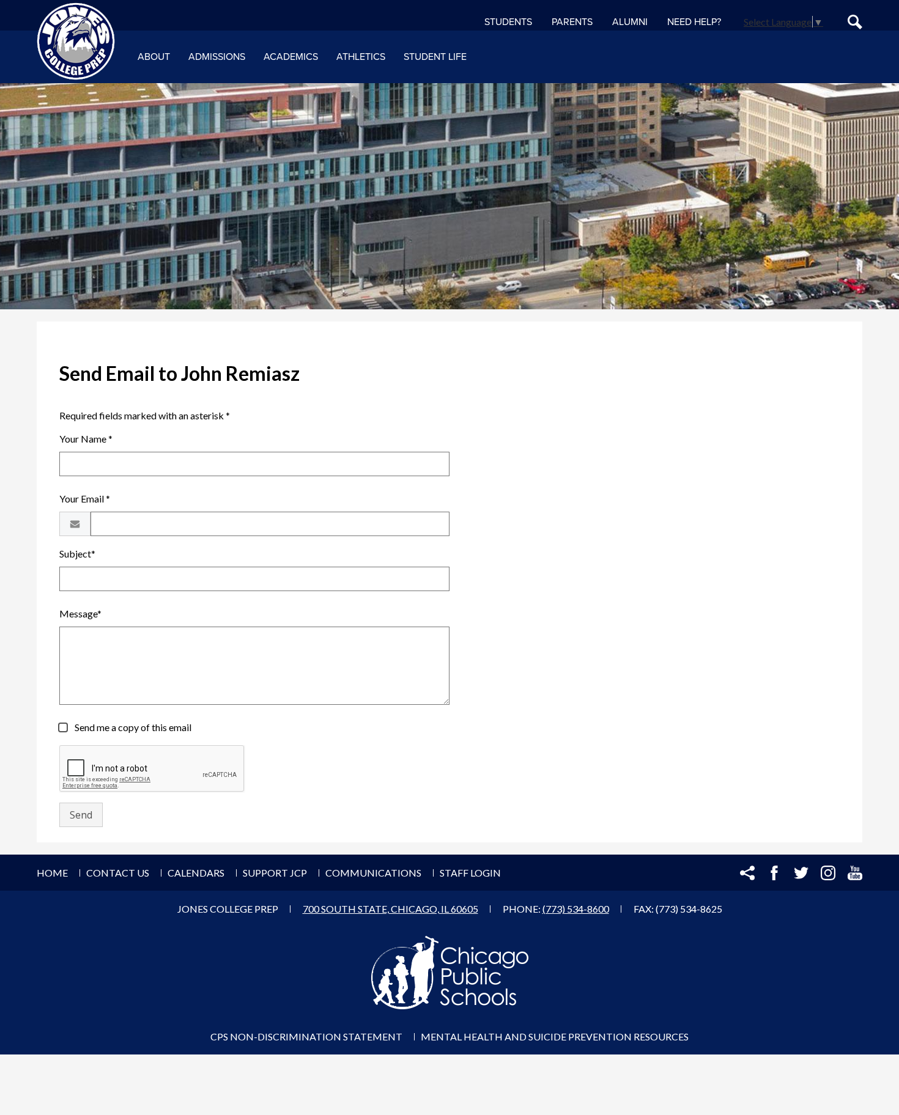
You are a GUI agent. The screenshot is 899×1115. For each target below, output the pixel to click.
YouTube (855, 873)
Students (508, 22)
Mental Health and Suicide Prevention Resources (555, 1036)
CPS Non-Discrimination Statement (306, 1036)
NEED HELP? (694, 22)
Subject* (77, 553)
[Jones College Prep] (76, 41)
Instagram (828, 873)
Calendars (196, 872)
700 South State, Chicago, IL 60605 (390, 908)
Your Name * (86, 438)
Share (747, 873)
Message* (80, 613)
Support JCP (275, 872)
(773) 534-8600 (575, 908)
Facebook (774, 873)
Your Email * (84, 498)
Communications (373, 872)
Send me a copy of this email (132, 727)
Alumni (630, 22)
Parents (572, 22)
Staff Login (470, 872)
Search (855, 22)
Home (52, 872)
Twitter (801, 873)
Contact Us (117, 872)
